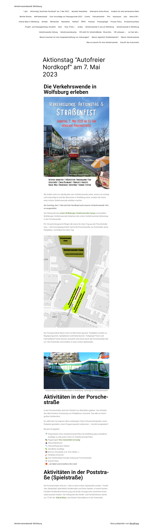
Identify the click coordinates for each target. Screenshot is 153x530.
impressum (117, 16)
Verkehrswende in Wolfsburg (127, 27)
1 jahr (26, 11)
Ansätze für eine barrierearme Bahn (125, 11)
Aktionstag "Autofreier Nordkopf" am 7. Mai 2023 (49, 11)
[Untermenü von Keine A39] (138, 16)
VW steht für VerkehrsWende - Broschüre (95, 32)
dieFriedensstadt (40, 16)
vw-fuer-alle (132, 32)
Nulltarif (75, 22)
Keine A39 (133, 16)
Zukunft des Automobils (129, 42)
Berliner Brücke (26, 16)
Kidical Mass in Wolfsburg (29, 22)
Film (108, 16)
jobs (125, 16)
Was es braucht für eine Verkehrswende (102, 42)
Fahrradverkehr (98, 16)
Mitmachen (54, 22)
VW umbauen (119, 32)
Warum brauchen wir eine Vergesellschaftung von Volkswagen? (64, 37)
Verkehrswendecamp (68, 32)
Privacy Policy (116, 22)
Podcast (91, 22)
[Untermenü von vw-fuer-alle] (138, 32)
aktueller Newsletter (79, 11)
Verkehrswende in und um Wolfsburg (99, 27)
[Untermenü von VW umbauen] (125, 32)
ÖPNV (83, 22)
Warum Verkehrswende (130, 37)
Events (87, 16)
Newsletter (65, 22)
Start (60, 27)
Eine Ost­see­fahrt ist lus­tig (69, 440)
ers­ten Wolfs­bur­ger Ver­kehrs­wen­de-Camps (77, 213)
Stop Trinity (69, 27)
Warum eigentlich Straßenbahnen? (105, 37)
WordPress (134, 523)
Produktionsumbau (131, 22)
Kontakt (45, 22)
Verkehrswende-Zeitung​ (48, 32)
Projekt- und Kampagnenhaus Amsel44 (40, 27)
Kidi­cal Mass (61, 498)
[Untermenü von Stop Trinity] (74, 26)
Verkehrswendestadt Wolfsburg (28, 6)
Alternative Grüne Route (99, 11)
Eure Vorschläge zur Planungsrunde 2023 (66, 16)
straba (80, 27)
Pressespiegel (102, 22)
